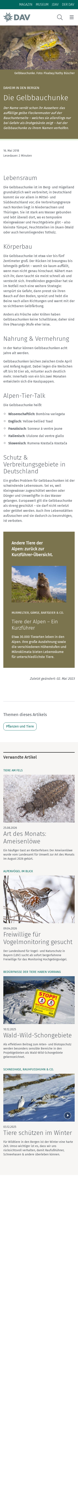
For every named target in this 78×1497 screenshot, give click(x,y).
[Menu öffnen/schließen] (71, 17)
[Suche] (60, 17)
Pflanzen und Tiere (20, 726)
